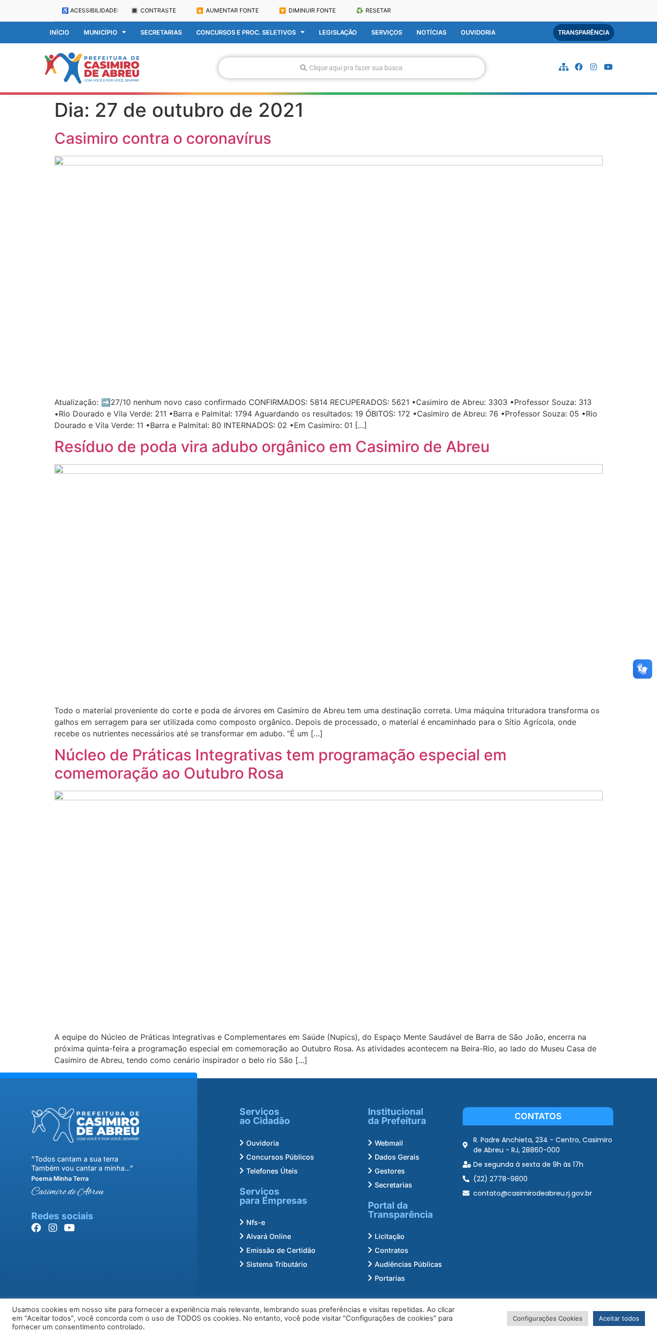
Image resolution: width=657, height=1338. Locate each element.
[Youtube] (608, 67)
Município (100, 32)
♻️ (373, 10)
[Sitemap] (564, 67)
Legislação (338, 32)
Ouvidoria (478, 32)
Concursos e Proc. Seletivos (246, 32)
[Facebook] (578, 67)
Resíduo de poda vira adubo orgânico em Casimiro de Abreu (272, 446)
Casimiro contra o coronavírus (162, 138)
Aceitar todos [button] (619, 1318)
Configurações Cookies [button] (547, 1318)
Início (59, 32)
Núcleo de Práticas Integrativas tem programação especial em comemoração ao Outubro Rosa (280, 764)
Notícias (431, 32)
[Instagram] (593, 67)
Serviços (386, 32)
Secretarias (161, 32)
